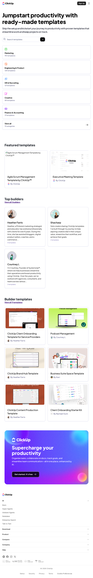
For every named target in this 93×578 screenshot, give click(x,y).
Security (32, 574)
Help (4, 550)
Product (5, 534)
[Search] (42, 39)
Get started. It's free (24, 474)
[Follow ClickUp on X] (14, 556)
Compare (5, 539)
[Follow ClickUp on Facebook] (7, 556)
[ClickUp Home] (8, 3)
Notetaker (6, 516)
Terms (51, 574)
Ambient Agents (8, 512)
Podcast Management (62, 333)
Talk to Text (6, 524)
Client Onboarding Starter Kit (66, 410)
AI (3, 501)
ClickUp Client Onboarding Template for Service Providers (23, 335)
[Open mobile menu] (89, 3)
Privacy (41, 574)
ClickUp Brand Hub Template (22, 373)
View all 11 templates (13, 302)
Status (22, 574)
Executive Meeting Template (68, 176)
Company (6, 545)
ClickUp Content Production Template (22, 412)
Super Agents (7, 509)
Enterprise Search (9, 520)
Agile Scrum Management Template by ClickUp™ (21, 178)
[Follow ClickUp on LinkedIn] (3, 556)
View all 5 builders (12, 202)
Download (6, 529)
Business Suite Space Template (67, 373)
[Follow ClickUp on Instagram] (11, 556)
